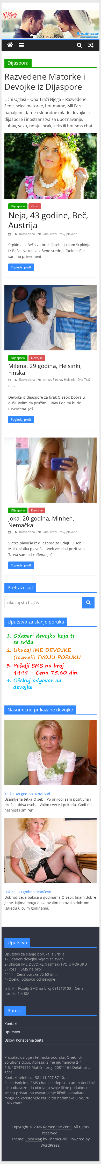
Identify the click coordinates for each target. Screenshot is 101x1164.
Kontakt (11, 1023)
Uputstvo (12, 1031)
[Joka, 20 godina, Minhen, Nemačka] (50, 441)
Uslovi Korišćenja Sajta (24, 1040)
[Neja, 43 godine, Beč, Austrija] (50, 136)
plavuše (71, 234)
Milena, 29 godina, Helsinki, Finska (45, 369)
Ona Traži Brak (53, 234)
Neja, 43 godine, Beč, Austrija (48, 220)
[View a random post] (91, 45)
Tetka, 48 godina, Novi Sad (27, 793)
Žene (34, 206)
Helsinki (69, 379)
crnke (47, 379)
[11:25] (10, 234)
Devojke (37, 358)
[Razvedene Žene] (50, 13)
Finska (57, 379)
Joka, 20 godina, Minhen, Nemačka (41, 521)
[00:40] (10, 379)
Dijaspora (18, 206)
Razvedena (27, 234)
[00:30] (10, 532)
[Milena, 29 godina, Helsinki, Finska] (50, 288)
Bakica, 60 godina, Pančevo (27, 891)
